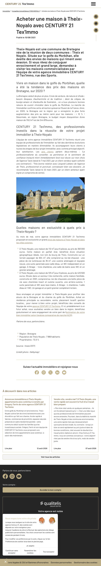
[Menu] (93, 4)
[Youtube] (64, 372)
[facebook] (5, 476)
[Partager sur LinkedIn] (96, 30)
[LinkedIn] (57, 372)
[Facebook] (37, 372)
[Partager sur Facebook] (96, 16)
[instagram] (12, 476)
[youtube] (19, 476)
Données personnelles (61, 562)
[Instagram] (44, 372)
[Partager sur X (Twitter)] (96, 23)
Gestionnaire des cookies (85, 562)
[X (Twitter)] (50, 372)
